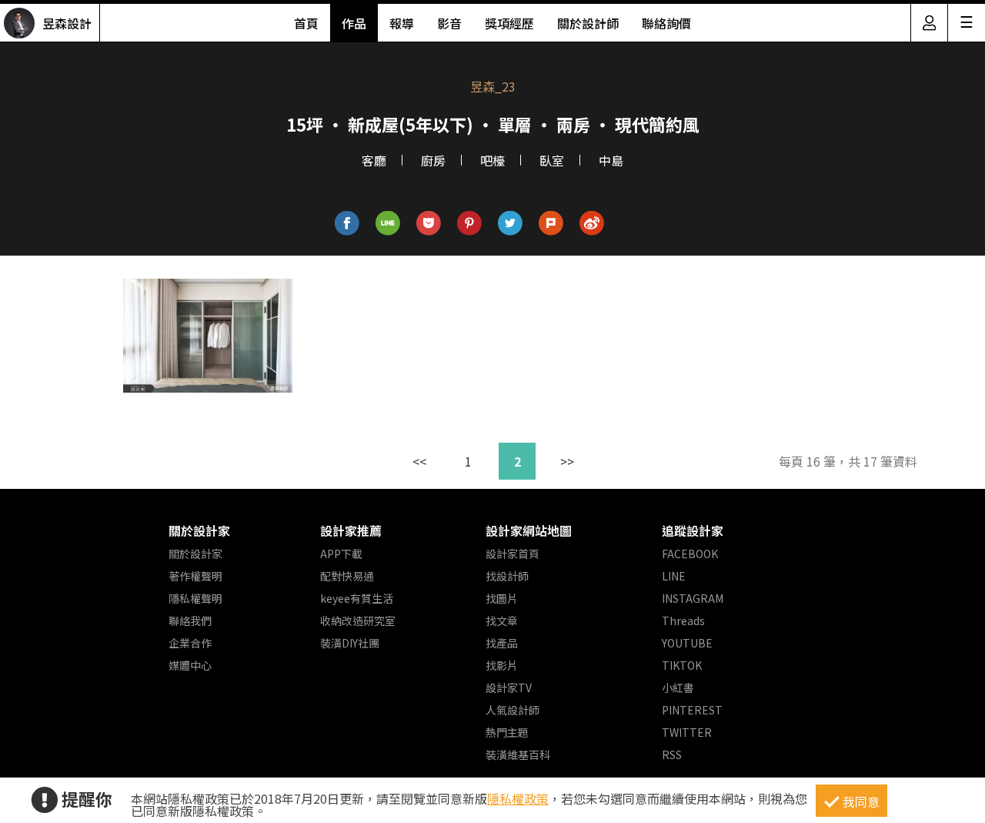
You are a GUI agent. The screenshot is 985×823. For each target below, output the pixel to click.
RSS (672, 754)
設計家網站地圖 (529, 530)
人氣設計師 (512, 710)
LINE (674, 576)
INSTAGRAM (692, 598)
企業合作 (190, 643)
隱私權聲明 (195, 598)
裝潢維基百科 (518, 754)
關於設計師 (588, 23)
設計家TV (509, 687)
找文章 (502, 620)
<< (419, 461)
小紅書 (678, 687)
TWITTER (687, 732)
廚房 (433, 160)
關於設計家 (199, 530)
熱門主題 (507, 732)
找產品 (502, 643)
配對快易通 (347, 576)
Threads (683, 620)
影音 (449, 23)
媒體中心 (190, 665)
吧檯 (492, 160)
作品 (354, 23)
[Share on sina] (592, 223)
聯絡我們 (190, 620)
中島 (611, 160)
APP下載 (341, 553)
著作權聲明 (195, 576)
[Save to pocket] (429, 223)
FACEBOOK (690, 553)
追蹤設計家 (692, 530)
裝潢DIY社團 (349, 643)
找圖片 (502, 598)
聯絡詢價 (666, 23)
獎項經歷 (509, 23)
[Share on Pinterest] (469, 223)
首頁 (306, 23)
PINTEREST (692, 710)
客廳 (374, 160)
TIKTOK (682, 665)
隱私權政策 (518, 798)
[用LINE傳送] (388, 223)
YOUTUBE (687, 643)
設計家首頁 (512, 553)
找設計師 (507, 576)
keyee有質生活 (356, 598)
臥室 (551, 160)
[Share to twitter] (510, 223)
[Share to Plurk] (551, 223)
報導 (401, 23)
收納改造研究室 (358, 620)
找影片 (502, 665)
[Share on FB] (347, 223)
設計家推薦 (351, 530)
